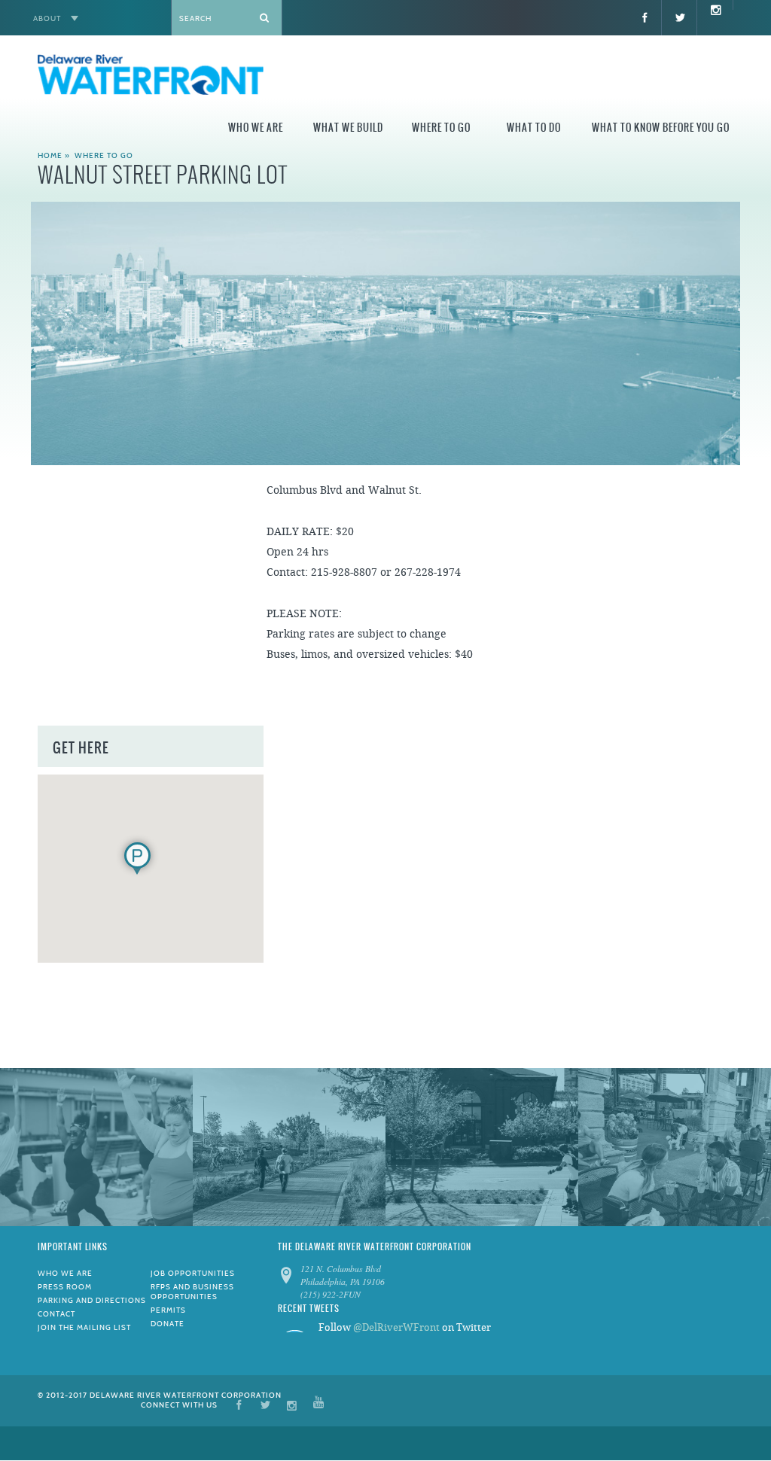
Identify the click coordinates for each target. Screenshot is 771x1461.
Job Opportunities (193, 1273)
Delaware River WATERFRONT (151, 76)
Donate (167, 1324)
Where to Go (441, 127)
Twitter (265, 1404)
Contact (56, 1314)
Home (50, 155)
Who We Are (255, 127)
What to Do (534, 127)
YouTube (318, 1404)
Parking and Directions (92, 1300)
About (47, 18)
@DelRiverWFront (396, 1327)
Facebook (239, 1404)
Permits (168, 1310)
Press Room (65, 1287)
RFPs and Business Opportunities (192, 1291)
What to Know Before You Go (661, 127)
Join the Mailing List (84, 1327)
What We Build (348, 127)
